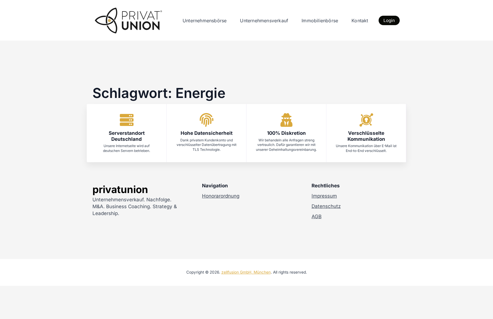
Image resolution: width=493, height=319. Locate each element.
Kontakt (359, 20)
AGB (317, 216)
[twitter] (107, 226)
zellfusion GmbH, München (246, 272)
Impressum (324, 196)
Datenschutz (326, 206)
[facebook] (96, 226)
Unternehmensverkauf (264, 20)
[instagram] (117, 226)
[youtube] (138, 226)
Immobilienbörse (320, 20)
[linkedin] (127, 226)
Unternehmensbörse (205, 20)
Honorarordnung (220, 196)
